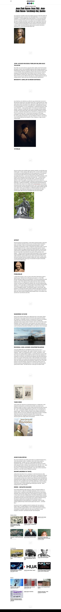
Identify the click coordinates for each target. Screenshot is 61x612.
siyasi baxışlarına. (37, 183)
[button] (28, 3)
